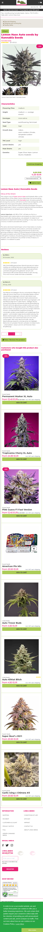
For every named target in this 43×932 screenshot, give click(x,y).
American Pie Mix (12, 566)
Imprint (27, 822)
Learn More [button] (20, 924)
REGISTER (10, 869)
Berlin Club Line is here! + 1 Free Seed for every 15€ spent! (21, 10)
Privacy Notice (8, 826)
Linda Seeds (6, 677)
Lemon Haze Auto (14, 15)
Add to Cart (35, 183)
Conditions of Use (31, 815)
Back (6, 31)
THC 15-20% (34, 13)
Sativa (27, 13)
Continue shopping (35, 164)
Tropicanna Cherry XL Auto (17, 453)
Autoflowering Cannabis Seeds (14, 13)
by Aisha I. (6, 255)
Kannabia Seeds (6, 41)
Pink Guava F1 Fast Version (17, 509)
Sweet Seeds (6, 790)
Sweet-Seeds (6, 734)
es (34, 7)
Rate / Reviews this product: (14, 340)
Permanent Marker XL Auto (17, 396)
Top (2, 13)
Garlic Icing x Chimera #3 (16, 793)
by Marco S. (6, 282)
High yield (4, 15)
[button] (11, 930)
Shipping (6, 815)
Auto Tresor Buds (12, 623)
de (32, 7)
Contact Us (28, 826)
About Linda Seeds (31, 830)
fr (37, 7)
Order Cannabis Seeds (9, 834)
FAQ (4, 830)
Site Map (27, 819)
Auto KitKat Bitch (12, 679)
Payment (6, 819)
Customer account (10, 822)
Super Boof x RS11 (12, 736)
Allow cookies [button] (32, 930)
